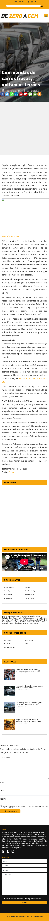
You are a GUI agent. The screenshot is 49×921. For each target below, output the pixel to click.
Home (8, 917)
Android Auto (17, 616)
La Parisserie (8, 640)
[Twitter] (7, 94)
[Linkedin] (16, 94)
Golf (6, 622)
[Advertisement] (24, 128)
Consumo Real (21, 917)
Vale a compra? (38, 917)
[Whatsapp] (12, 94)
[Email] (35, 94)
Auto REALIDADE (9, 587)
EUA (24, 620)
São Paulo (23, 623)
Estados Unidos (7, 620)
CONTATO (22, 2)
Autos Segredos (8, 591)
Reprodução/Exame (10, 236)
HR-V (13, 622)
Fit (29, 620)
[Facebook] (2, 94)
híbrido (17, 621)
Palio (37, 622)
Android (10, 616)
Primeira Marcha (30, 598)
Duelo (13, 917)
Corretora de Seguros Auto (33, 591)
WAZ (26, 644)
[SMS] (30, 94)
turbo (29, 623)
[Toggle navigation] (46, 15)
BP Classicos (8, 598)
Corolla (19, 618)
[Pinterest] (21, 94)
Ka (25, 622)
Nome (2, 782)
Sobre (15, 2)
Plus (40, 622)
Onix (34, 622)
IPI (23, 621)
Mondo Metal (8, 644)
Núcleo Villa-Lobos (9, 647)
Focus (35, 620)
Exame (11, 472)
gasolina (42, 619)
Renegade (5, 623)
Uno (33, 623)
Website (3, 799)
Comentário (5, 757)
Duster (32, 618)
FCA (27, 620)
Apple (23, 616)
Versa (36, 623)
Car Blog (27, 587)
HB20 (9, 621)
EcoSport (37, 618)
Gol (3, 621)
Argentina (28, 616)
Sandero (12, 623)
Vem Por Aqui (29, 640)
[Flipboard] (25, 94)
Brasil (6, 617)
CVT (24, 618)
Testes (29, 917)
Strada (17, 623)
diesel (28, 618)
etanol (15, 619)
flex (32, 620)
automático (35, 616)
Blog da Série (8, 594)
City (11, 618)
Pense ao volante (30, 594)
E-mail (2, 790)
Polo (43, 622)
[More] (39, 94)
